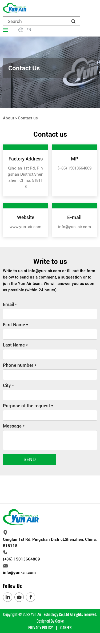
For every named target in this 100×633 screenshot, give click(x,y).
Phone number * (19, 365)
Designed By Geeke (50, 621)
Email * (10, 304)
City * (8, 385)
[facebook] (30, 597)
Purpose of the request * (28, 405)
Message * (14, 426)
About (8, 118)
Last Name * (15, 345)
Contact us (28, 118)
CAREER (66, 627)
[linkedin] (7, 597)
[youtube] (19, 597)
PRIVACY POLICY (40, 627)
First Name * (15, 324)
